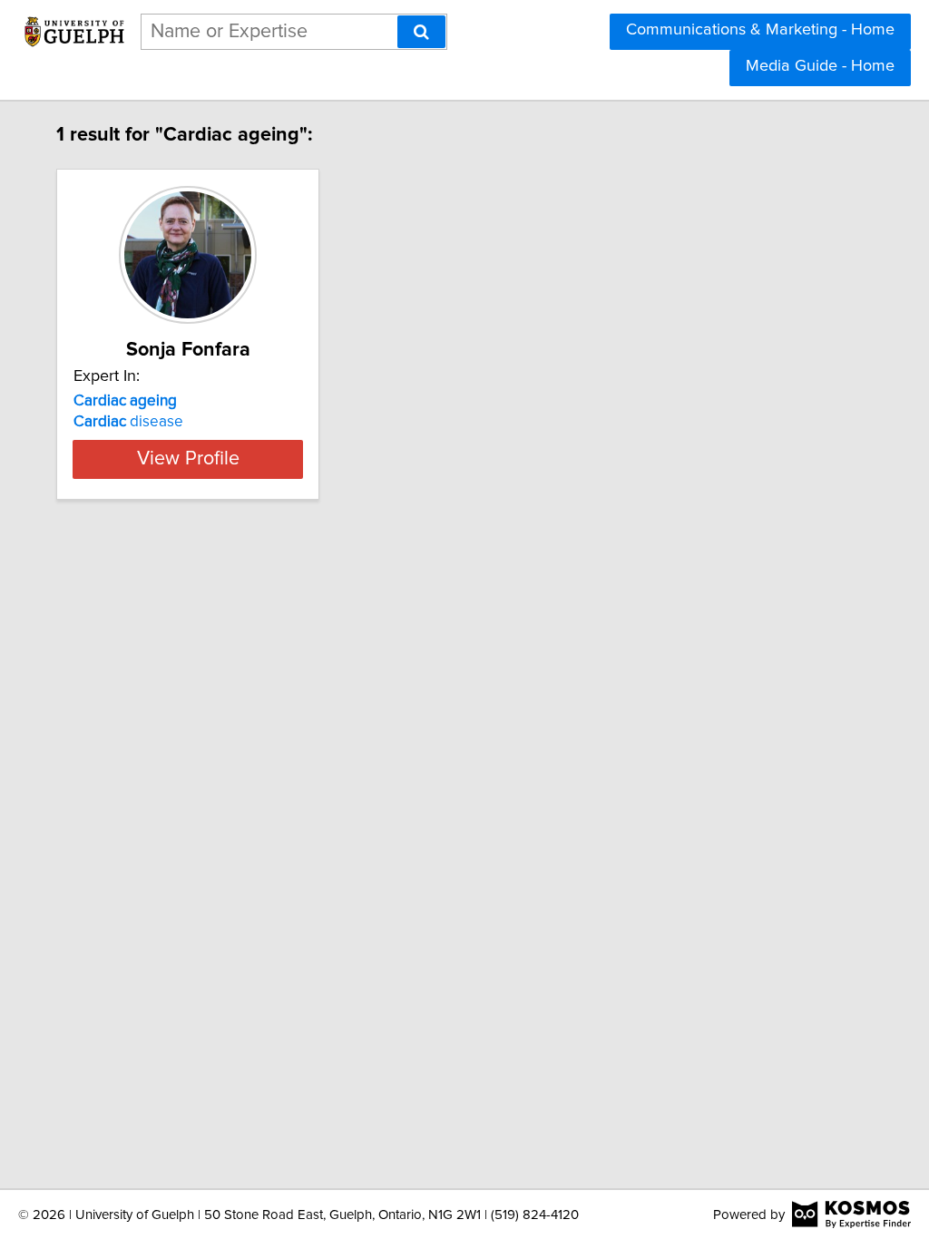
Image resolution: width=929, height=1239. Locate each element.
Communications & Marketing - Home (760, 30)
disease (128, 422)
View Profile (188, 459)
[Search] (421, 31)
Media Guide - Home (820, 66)
